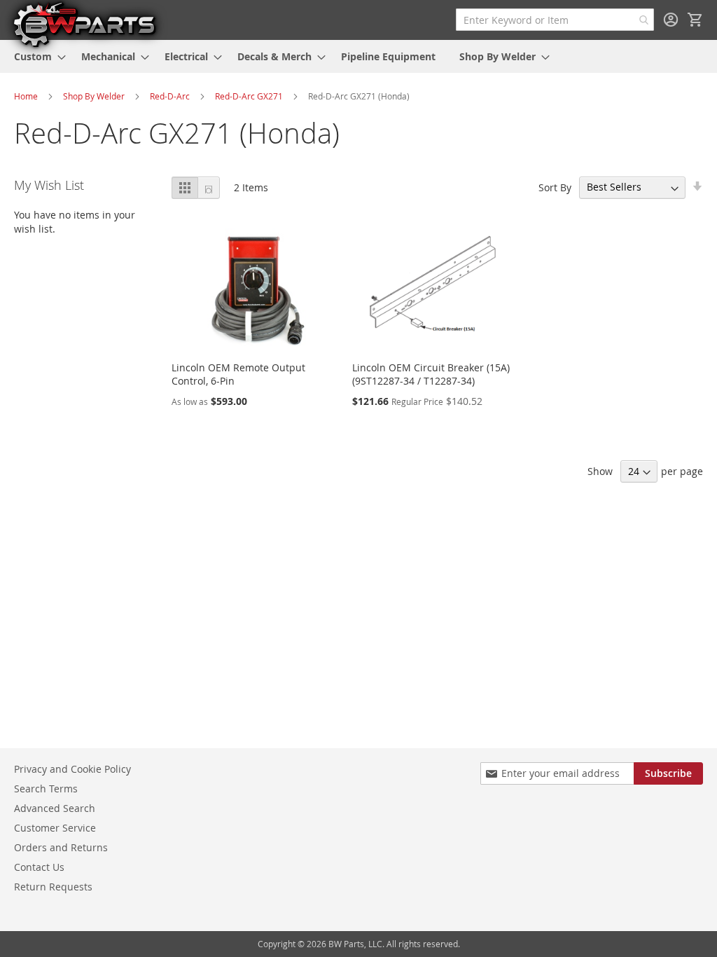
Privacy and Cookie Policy (72, 769)
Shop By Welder (94, 96)
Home (26, 96)
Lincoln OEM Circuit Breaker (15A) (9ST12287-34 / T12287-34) (431, 374)
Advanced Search (54, 808)
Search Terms (46, 788)
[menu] (358, 56)
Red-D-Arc (170, 96)
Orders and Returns (61, 847)
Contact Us (39, 867)
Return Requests (53, 886)
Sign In (670, 19)
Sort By (554, 186)
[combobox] (555, 19)
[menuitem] (36, 56)
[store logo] (84, 24)
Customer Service (55, 827)
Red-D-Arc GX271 (250, 96)
